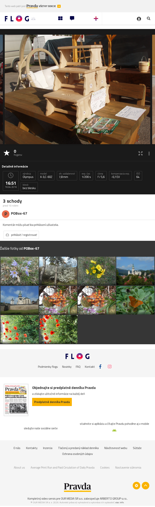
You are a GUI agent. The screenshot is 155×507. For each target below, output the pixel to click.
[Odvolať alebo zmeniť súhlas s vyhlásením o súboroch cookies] (136, 485)
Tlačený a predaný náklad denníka (78, 448)
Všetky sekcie (47, 6)
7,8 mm (67, 175)
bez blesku (29, 186)
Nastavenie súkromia (128, 467)
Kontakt (90, 366)
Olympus (28, 175)
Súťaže (137, 448)
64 (138, 175)
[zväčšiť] (141, 153)
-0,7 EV (120, 175)
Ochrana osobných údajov (77, 454)
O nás (16, 448)
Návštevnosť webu (115, 448)
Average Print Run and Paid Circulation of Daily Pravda (63, 467)
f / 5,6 (101, 175)
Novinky (66, 366)
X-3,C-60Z (46, 175)
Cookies (105, 467)
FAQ (78, 366)
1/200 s (86, 175)
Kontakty (31, 448)
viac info (119, 502)
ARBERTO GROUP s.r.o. (113, 498)
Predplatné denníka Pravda (52, 402)
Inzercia (47, 448)
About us (19, 467)
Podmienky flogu (48, 366)
